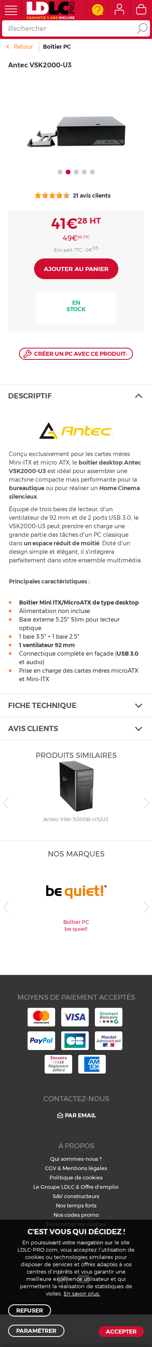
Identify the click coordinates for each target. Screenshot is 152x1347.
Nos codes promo (76, 1214)
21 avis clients (91, 195)
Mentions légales (84, 1168)
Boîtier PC (57, 46)
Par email (80, 1115)
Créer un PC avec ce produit (80, 353)
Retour (23, 46)
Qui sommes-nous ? (76, 1158)
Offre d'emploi (100, 1186)
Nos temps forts (76, 1205)
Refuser (29, 1310)
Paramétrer (36, 1330)
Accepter (121, 1331)
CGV (50, 1168)
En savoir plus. (82, 1294)
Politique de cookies (76, 1177)
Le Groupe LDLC (54, 1186)
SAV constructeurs (76, 1196)
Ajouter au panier (76, 269)
